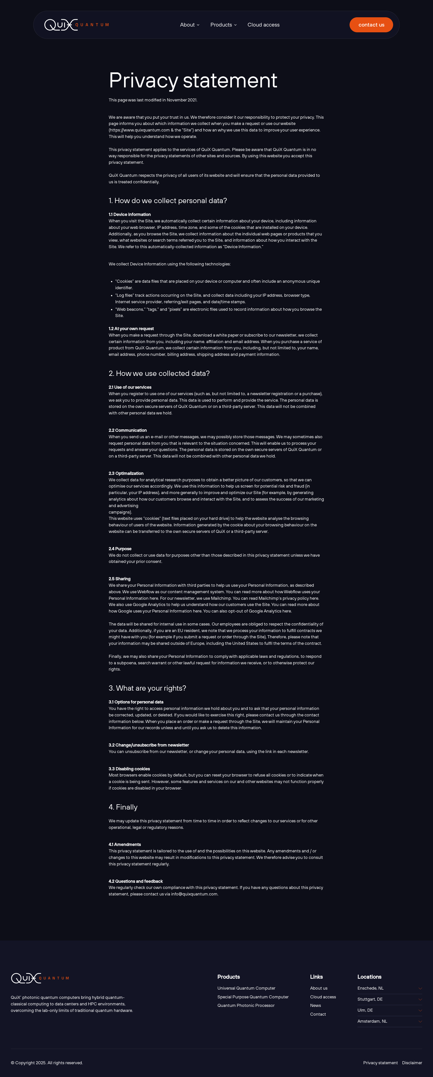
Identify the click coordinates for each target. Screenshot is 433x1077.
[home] (76, 25)
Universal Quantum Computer (246, 988)
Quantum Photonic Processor (246, 1005)
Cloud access (264, 25)
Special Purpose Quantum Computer (253, 996)
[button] (190, 25)
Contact (318, 1014)
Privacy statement (380, 1062)
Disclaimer (412, 1062)
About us (319, 988)
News (315, 1005)
